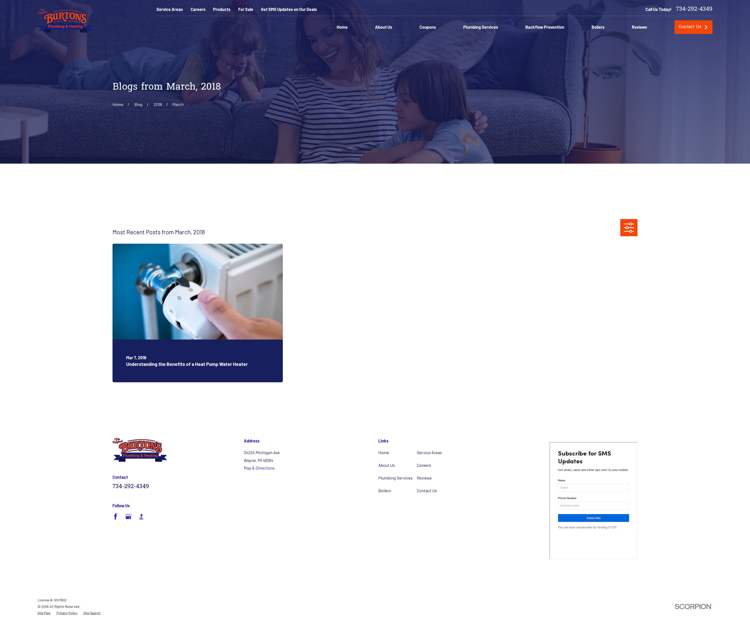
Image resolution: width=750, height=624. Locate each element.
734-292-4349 (694, 9)
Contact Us (690, 27)
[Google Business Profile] (128, 516)
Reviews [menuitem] (639, 26)
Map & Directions (259, 467)
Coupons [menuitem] (428, 26)
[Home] (65, 20)
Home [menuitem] (342, 26)
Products (221, 9)
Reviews (424, 477)
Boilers (384, 490)
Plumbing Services (395, 477)
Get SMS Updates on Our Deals (289, 9)
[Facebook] (115, 516)
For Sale (245, 9)
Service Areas (169, 9)
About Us (386, 465)
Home (383, 452)
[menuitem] (44, 613)
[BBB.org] (141, 516)
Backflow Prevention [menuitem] (544, 26)
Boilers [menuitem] (598, 26)
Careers (198, 9)
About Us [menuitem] (383, 26)
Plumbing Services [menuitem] (480, 26)
